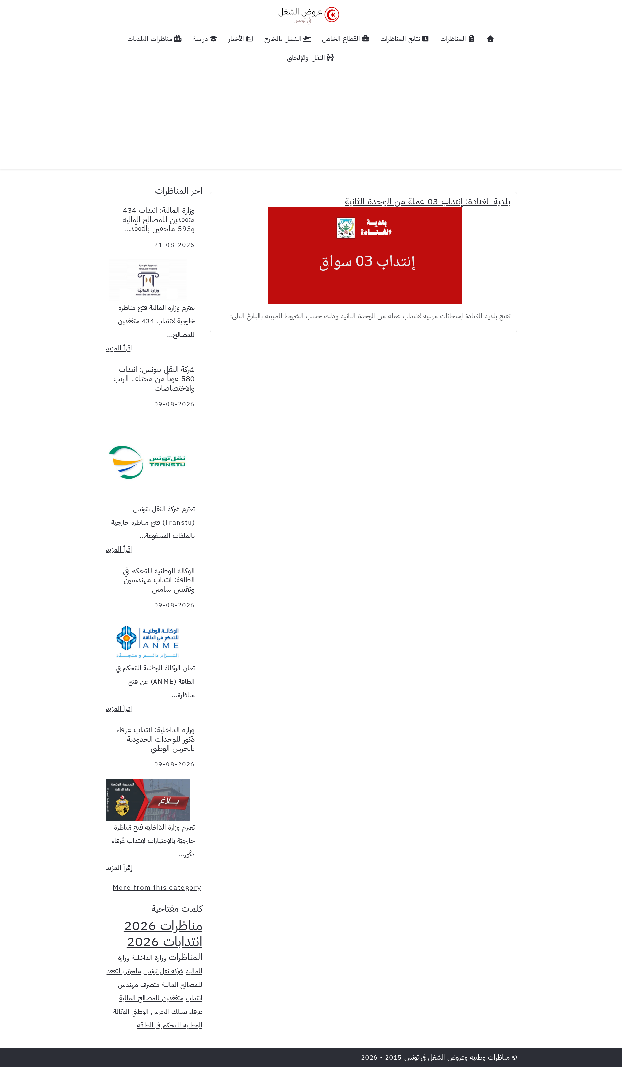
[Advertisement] (311, 115)
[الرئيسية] (490, 39)
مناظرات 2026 (163, 925)
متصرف (149, 985)
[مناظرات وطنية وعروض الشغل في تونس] (307, 15)
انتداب (194, 998)
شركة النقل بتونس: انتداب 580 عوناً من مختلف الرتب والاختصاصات (154, 378)
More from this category (157, 887)
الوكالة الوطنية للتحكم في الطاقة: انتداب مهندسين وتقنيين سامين (159, 580)
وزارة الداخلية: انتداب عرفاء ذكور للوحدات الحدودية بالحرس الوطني (155, 739)
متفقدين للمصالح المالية (151, 998)
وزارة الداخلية (149, 958)
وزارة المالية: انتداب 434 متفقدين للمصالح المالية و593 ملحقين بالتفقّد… (159, 219)
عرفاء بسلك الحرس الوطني (167, 1011)
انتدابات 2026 (164, 941)
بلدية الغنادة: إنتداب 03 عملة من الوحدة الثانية (427, 201)
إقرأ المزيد (119, 348)
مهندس (128, 985)
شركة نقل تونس (163, 971)
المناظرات (185, 957)
